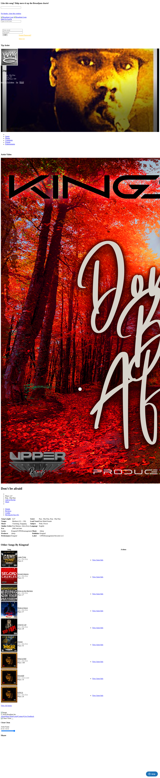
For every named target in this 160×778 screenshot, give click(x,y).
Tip (17, 82)
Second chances (23, 574)
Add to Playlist (10, 500)
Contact (20, 716)
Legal (15, 716)
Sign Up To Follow (7, 82)
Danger (20, 642)
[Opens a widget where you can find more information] (152, 774)
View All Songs (6, 706)
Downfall (21, 676)
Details (7, 509)
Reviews (8, 511)
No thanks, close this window (11, 13)
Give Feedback (29, 716)
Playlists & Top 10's (12, 515)
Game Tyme (22, 557)
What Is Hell (22, 659)
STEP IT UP (22, 625)
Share (22, 82)
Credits (7, 513)
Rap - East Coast (23, 678)
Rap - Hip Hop (23, 559)
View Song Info (97, 560)
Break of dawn (23, 608)
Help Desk (9, 716)
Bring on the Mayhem (25, 591)
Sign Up (22, 39)
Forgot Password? (25, 35)
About (3, 716)
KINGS (20, 693)
